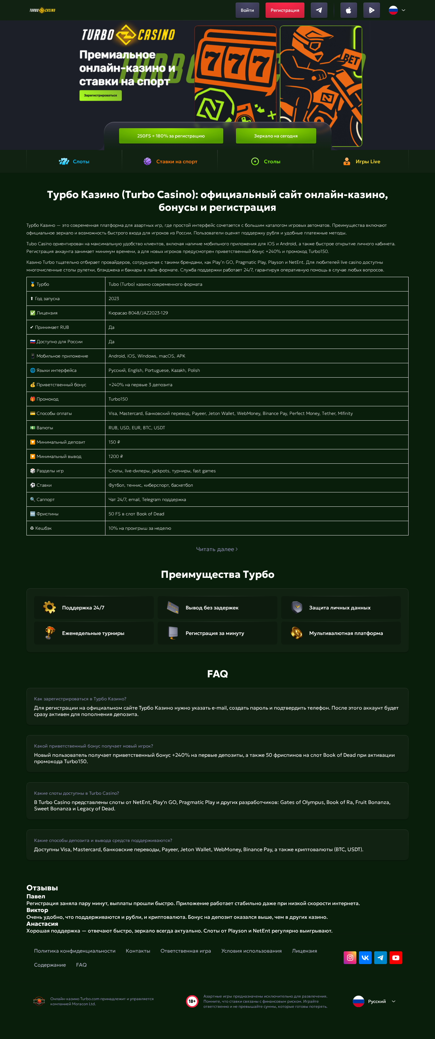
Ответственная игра (185, 950)
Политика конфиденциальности (75, 950)
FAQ (81, 965)
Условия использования (251, 950)
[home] (42, 10)
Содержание (50, 965)
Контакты (138, 950)
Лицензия (304, 950)
